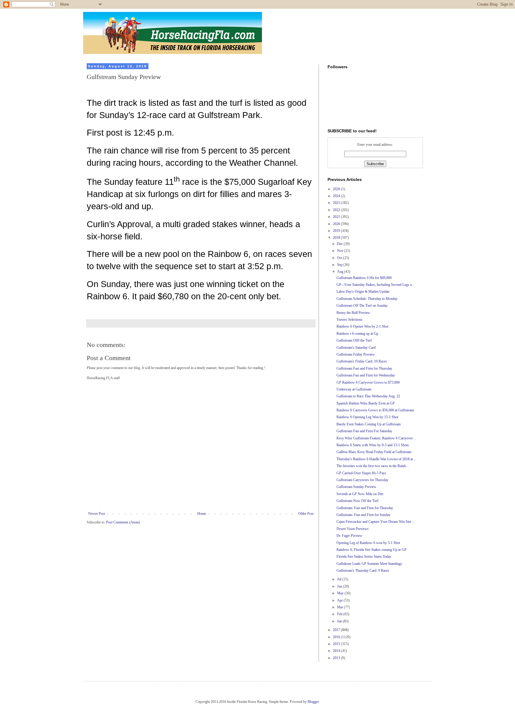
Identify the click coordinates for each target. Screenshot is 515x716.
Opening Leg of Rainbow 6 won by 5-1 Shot (368, 543)
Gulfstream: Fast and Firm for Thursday (364, 508)
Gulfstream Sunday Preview (356, 487)
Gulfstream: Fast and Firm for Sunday (363, 515)
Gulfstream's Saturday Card (356, 347)
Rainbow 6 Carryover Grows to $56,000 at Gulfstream (375, 410)
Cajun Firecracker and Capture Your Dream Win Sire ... (375, 522)
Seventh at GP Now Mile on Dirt (359, 494)
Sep (340, 265)
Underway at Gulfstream (353, 389)
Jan (340, 621)
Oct (340, 258)
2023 (337, 203)
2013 (337, 658)
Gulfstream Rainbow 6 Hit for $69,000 (364, 278)
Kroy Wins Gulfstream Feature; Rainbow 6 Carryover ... (376, 438)
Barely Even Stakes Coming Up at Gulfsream (368, 424)
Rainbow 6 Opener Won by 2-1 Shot (362, 326)
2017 (337, 630)
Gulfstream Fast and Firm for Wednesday (365, 375)
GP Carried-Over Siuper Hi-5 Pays (361, 473)
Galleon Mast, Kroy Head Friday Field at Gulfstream (373, 452)
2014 (337, 651)
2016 (337, 637)
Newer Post (96, 514)
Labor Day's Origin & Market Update (363, 291)
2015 (337, 644)
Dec (340, 244)
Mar (340, 607)
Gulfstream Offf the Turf (354, 340)
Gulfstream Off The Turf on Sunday (362, 305)
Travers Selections (349, 319)
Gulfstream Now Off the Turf (357, 501)
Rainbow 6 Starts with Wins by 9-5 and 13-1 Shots (372, 445)
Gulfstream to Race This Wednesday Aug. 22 (368, 396)
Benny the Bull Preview (353, 313)
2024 (337, 196)
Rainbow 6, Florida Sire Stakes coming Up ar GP (371, 550)
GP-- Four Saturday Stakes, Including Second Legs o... (375, 285)
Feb (340, 614)
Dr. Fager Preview (349, 536)
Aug (340, 271)
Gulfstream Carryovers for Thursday (362, 480)
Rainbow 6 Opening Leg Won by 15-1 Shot (367, 417)
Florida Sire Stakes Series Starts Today (363, 556)
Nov (340, 251)
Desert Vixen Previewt (352, 529)
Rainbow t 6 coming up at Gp (357, 333)
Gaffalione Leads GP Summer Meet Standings (369, 564)
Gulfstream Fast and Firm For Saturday (364, 431)
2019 (337, 231)
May (341, 593)
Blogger (313, 702)
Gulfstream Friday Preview (355, 354)
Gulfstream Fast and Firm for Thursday (364, 368)
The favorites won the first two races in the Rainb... (372, 466)
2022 (337, 210)
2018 (337, 237)
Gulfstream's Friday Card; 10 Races (361, 361)
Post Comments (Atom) (123, 522)
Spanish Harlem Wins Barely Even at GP (365, 403)
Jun (340, 586)
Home (201, 514)
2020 (337, 224)
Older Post (306, 514)
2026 (337, 189)
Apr (340, 600)
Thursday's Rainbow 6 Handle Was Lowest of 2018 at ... (376, 459)
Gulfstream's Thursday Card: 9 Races (362, 570)
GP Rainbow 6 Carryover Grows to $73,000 (368, 382)
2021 (337, 217)
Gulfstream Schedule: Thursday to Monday (367, 299)
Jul (339, 579)
